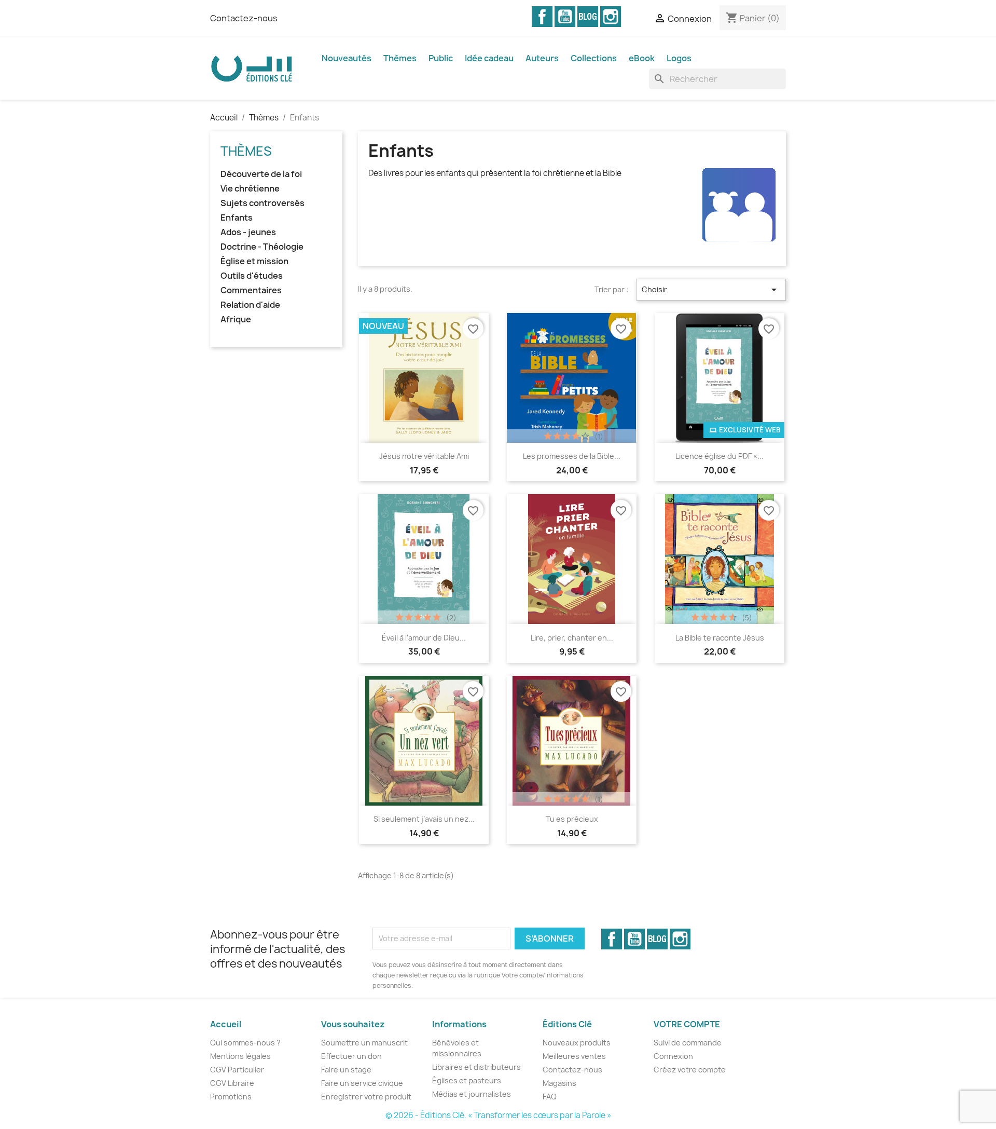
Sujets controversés (262, 203)
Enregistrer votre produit (366, 1096)
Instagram (610, 16)
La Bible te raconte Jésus (719, 638)
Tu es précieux (572, 819)
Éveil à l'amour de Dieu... (424, 638)
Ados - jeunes (248, 232)
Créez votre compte (690, 1069)
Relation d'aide (250, 305)
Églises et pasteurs (466, 1080)
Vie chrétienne (250, 188)
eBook (642, 58)
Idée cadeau (489, 58)
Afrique (235, 319)
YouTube (565, 16)
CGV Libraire (232, 1083)
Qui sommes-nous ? (245, 1043)
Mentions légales (240, 1056)
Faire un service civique (362, 1083)
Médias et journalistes (471, 1094)
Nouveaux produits (577, 1043)
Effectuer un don (351, 1056)
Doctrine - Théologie (261, 246)
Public (440, 58)
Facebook (542, 16)
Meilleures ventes (574, 1056)
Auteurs (542, 58)
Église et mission (254, 261)
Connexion (673, 1056)
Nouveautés (346, 58)
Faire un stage (346, 1069)
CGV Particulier (237, 1069)
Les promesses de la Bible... (571, 456)
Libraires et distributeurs (476, 1067)
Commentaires (251, 290)
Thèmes (400, 58)
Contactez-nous (244, 18)
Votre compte (687, 1024)
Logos (679, 58)
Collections (594, 58)
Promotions (231, 1096)
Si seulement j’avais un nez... (424, 819)
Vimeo (587, 16)
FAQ (550, 1096)
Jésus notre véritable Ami (424, 456)
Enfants (236, 217)
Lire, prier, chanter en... (572, 638)
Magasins (559, 1083)
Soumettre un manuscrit (364, 1043)
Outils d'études (251, 275)
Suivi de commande (688, 1043)
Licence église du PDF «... (719, 456)
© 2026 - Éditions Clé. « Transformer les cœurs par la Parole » (498, 1115)
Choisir (711, 289)
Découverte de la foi (261, 174)
